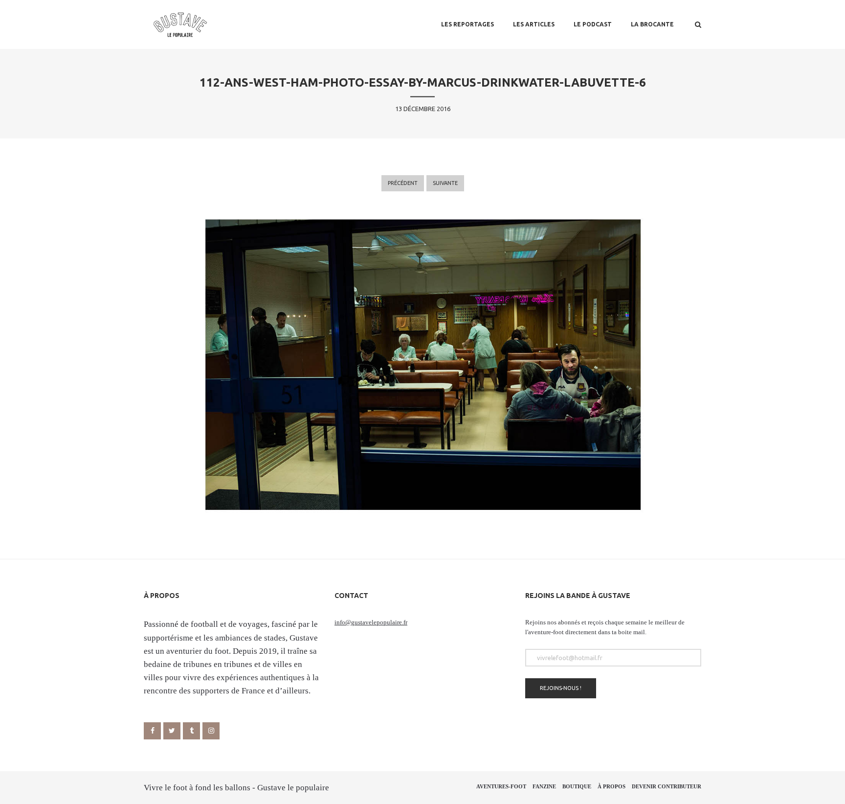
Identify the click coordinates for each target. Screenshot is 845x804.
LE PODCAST (593, 24)
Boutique (576, 786)
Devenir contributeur (666, 786)
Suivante (445, 183)
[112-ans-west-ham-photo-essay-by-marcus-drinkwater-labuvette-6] (422, 364)
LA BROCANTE (652, 24)
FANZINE (544, 786)
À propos (611, 786)
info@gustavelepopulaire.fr (370, 622)
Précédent (403, 183)
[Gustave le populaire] (180, 24)
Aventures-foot (501, 786)
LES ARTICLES (534, 24)
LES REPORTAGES (467, 24)
